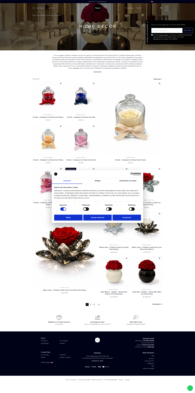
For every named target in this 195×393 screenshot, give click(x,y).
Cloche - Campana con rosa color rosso (48, 117)
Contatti (62, 343)
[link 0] (132, 174)
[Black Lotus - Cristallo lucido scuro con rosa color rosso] (64, 248)
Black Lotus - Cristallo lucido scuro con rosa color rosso (64, 290)
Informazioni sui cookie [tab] (128, 181)
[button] (146, 8)
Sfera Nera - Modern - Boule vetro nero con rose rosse (146, 293)
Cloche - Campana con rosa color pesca (48, 160)
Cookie (127, 380)
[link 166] (190, 388)
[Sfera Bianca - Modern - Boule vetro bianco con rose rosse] (114, 271)
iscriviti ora (97, 361)
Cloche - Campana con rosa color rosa (81, 160)
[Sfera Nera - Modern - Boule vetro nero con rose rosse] (146, 271)
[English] (152, 1)
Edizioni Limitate (65, 357)
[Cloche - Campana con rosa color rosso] (48, 97)
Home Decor (58, 15)
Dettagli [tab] (97, 181)
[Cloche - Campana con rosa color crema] (130, 118)
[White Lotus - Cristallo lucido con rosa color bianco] (114, 227)
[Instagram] (101, 347)
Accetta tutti (126, 217)
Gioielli (43, 357)
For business (64, 340)
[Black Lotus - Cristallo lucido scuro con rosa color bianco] (146, 227)
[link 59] (156, 8)
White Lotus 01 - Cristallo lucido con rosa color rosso (146, 204)
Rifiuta (68, 217)
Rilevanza (157, 79)
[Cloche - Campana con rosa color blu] (81, 97)
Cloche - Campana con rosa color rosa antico (48, 204)
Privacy (121, 380)
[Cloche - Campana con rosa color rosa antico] (48, 182)
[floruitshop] (97, 8)
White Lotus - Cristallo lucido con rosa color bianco (114, 248)
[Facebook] (94, 347)
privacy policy (163, 35)
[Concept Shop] (33, 8)
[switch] (86, 209)
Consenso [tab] (67, 181)
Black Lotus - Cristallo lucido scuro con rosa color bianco (147, 248)
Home (34, 15)
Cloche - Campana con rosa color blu (81, 117)
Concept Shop (41, 15)
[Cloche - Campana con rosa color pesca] (48, 139)
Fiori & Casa (49, 15)
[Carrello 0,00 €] (161, 8)
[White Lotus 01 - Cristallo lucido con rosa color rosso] (146, 182)
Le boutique (45, 343)
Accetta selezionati (97, 217)
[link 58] (151, 8)
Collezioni (63, 355)
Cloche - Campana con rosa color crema (130, 160)
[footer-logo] (97, 340)
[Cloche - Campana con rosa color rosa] (81, 139)
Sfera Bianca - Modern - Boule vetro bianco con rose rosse (114, 293)
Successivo (157, 304)
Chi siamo (44, 340)
